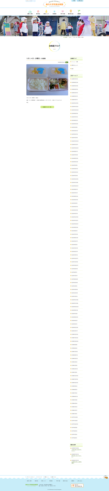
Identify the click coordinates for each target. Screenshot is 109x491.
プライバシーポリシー (31, 476)
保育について (43, 480)
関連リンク (47, 476)
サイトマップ (39, 476)
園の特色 (36, 480)
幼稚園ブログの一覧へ (47, 107)
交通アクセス (53, 476)
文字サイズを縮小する (30, 0)
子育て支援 (58, 480)
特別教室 (51, 480)
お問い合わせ (79, 480)
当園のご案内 (29, 480)
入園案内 (72, 480)
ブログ (70, 37)
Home (66, 37)
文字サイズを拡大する (31, 0)
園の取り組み (65, 480)
